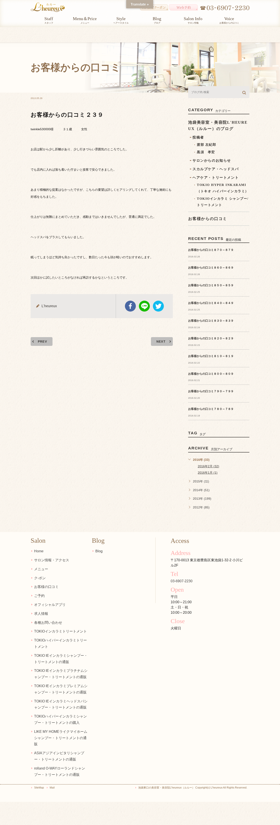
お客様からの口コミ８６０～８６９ (211, 267)
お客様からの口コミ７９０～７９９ (211, 391)
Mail (52, 787)
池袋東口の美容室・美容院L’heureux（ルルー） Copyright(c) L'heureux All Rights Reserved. (192, 787)
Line (144, 306)
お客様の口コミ (46, 587)
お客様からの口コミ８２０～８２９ (211, 338)
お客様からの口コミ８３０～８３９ (211, 320)
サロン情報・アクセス (51, 560)
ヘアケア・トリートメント (215, 177)
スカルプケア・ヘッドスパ (215, 169)
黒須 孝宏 (206, 152)
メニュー (41, 569)
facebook (130, 306)
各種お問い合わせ (48, 622)
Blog (99, 551)
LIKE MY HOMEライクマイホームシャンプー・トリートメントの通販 (60, 738)
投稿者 (198, 137)
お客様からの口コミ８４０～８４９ (211, 303)
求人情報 (41, 613)
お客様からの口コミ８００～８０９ (211, 373)
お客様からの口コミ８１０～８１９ (211, 356)
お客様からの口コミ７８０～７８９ (211, 409)
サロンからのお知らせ (211, 160)
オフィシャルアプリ (50, 605)
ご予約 (39, 596)
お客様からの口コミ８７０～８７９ (211, 249)
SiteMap (39, 787)
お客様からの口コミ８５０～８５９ (211, 285)
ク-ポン (40, 578)
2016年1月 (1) (207, 472)
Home (39, 551)
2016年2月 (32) (208, 466)
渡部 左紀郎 (206, 144)
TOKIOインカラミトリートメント (60, 631)
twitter (158, 306)
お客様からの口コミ (207, 219)
